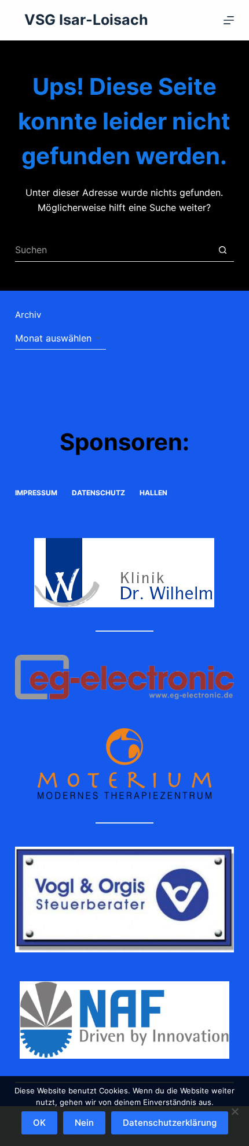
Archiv (28, 314)
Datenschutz (98, 492)
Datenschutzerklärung (170, 1122)
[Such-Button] (222, 250)
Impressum (36, 492)
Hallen (153, 492)
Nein (84, 1122)
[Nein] (234, 1111)
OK (39, 1122)
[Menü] (229, 20)
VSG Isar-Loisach (86, 19)
